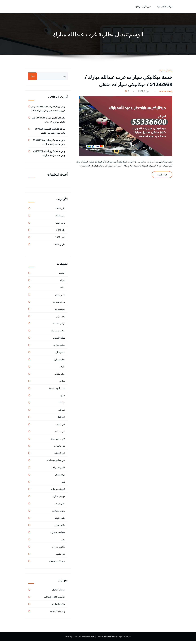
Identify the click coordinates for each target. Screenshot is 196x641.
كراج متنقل (60, 474)
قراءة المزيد (162, 174)
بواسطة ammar (166, 91)
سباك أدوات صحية (57, 388)
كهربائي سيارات (58, 489)
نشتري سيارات (58, 546)
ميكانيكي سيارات (166, 70)
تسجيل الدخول (58, 589)
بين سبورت (60, 308)
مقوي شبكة (60, 517)
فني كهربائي (59, 453)
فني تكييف (60, 424)
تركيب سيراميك (58, 330)
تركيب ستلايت (59, 323)
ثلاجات (62, 366)
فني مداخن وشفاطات (55, 460)
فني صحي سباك (58, 438)
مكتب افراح (60, 525)
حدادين (62, 381)
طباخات (61, 402)
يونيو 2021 (60, 222)
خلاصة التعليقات (58, 604)
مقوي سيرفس (58, 510)
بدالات (62, 287)
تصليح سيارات (59, 345)
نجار (63, 539)
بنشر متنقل (60, 294)
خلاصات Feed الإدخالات (54, 596)
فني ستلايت (60, 431)
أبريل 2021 (60, 237)
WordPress (89, 636)
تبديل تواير (60, 316)
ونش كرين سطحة (57, 561)
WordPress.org (57, 611)
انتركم (62, 280)
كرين (63, 481)
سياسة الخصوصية (164, 6)
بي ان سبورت (59, 301)
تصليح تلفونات (59, 337)
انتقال (32, 76)
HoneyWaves (110, 636)
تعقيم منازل (60, 352)
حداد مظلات (59, 373)
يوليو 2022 (60, 215)
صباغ (63, 395)
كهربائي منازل (59, 496)
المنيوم (62, 272)
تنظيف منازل (59, 359)
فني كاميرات (59, 445)
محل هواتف (60, 503)
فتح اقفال (61, 417)
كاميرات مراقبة (58, 467)
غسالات (61, 409)
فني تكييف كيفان (143, 6)
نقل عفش (60, 553)
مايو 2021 (60, 230)
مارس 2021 (59, 244)
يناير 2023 (60, 208)
